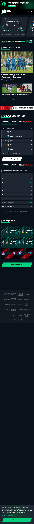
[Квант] (16, 282)
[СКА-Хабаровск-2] (7, 287)
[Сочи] (11, 271)
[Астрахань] (30, 277)
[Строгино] (28, 287)
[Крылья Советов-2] (11, 282)
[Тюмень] (3, 277)
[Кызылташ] (22, 282)
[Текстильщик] (22, 271)
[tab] (9, 122)
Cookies (10, 515)
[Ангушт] (24, 277)
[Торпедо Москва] (27, 271)
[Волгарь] (8, 277)
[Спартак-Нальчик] (18, 287)
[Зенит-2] (14, 277)
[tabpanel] (17, 189)
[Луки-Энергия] (27, 282)
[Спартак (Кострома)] (16, 271)
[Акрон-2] (19, 277)
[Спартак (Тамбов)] (23, 287)
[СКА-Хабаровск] (6, 271)
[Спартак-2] (12, 287)
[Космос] (6, 282)
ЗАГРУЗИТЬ (12, 5)
